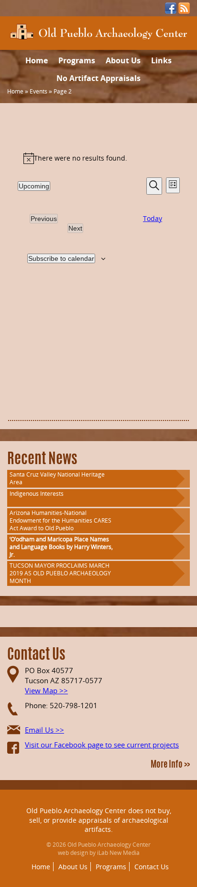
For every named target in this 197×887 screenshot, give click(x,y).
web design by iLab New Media (99, 853)
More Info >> (170, 765)
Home (36, 60)
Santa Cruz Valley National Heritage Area (57, 478)
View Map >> (46, 690)
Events (38, 91)
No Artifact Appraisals (98, 78)
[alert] (99, 158)
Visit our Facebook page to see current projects (102, 744)
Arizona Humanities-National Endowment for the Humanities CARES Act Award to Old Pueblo (60, 520)
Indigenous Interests (37, 494)
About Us (123, 60)
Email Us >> (44, 730)
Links (161, 60)
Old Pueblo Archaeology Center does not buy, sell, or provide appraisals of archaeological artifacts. (98, 820)
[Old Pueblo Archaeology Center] (98, 30)
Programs (76, 60)
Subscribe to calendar (61, 258)
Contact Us (151, 866)
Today (152, 218)
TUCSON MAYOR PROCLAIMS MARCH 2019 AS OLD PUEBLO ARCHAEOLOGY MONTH (60, 573)
